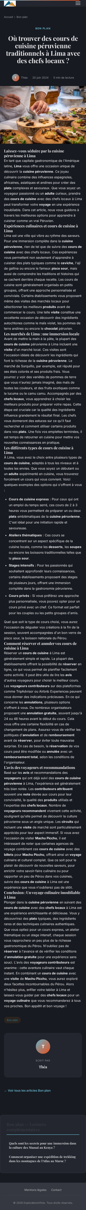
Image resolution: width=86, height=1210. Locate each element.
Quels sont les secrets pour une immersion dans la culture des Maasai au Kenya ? (42, 1145)
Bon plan (22, 16)
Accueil (8, 16)
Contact (56, 1190)
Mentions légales (35, 1190)
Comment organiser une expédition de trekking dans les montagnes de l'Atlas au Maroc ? (42, 1159)
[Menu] (78, 3)
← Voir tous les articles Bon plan (27, 1090)
